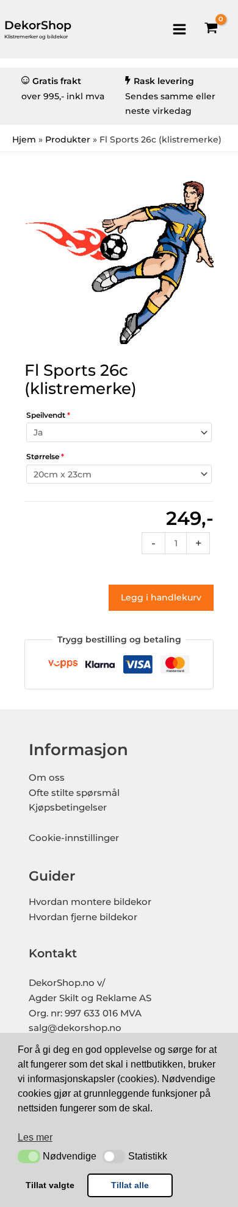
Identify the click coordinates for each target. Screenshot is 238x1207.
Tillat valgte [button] (50, 1185)
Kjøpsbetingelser (68, 807)
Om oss (47, 777)
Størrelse (45, 456)
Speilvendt (48, 415)
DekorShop (37, 25)
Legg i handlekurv (161, 597)
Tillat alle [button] (130, 1185)
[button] (29, 1156)
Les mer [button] (35, 1137)
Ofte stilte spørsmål (74, 792)
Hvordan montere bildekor (90, 901)
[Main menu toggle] (179, 29)
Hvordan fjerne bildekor (83, 917)
